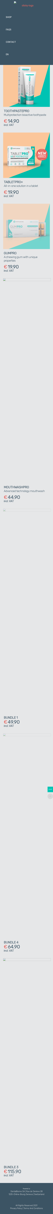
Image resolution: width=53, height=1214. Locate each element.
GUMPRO (10, 253)
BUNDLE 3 (11, 1167)
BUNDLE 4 (11, 942)
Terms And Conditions (33, 1208)
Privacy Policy (16, 1208)
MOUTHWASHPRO (16, 487)
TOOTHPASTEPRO (16, 111)
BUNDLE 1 (11, 718)
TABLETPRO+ (13, 182)
